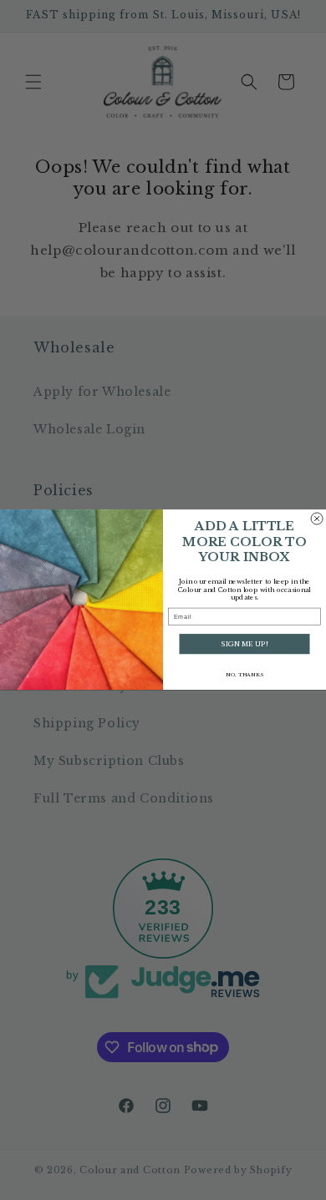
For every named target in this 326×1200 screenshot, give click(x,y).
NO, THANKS (244, 674)
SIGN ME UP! (244, 644)
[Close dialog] (317, 518)
